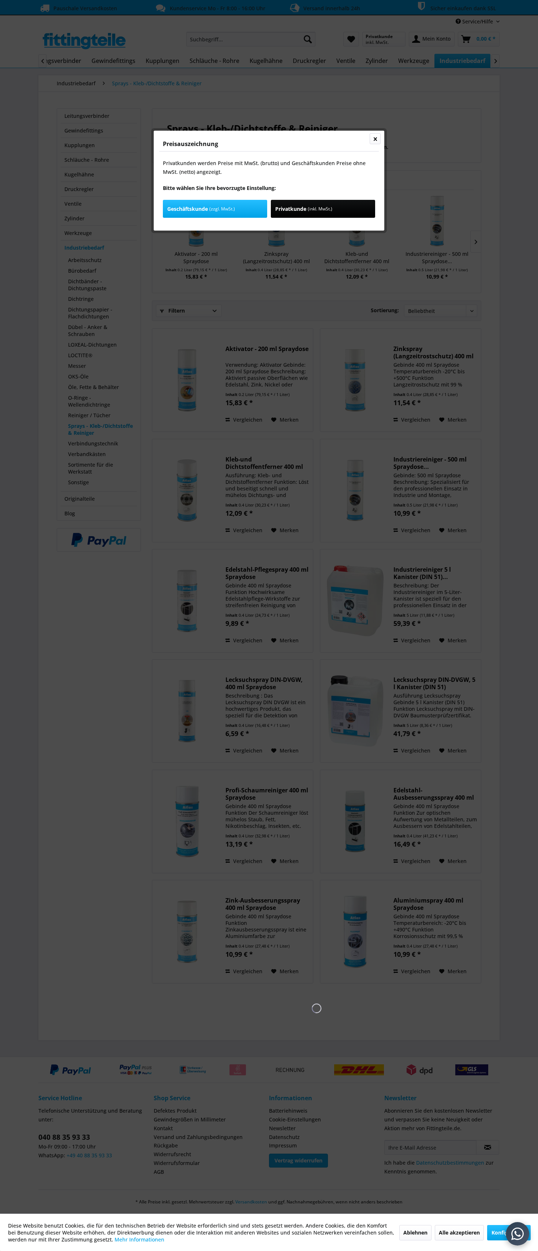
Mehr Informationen (139, 1239)
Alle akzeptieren (459, 1232)
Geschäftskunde (201, 208)
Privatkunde (303, 208)
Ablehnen (415, 1232)
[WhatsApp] (517, 1234)
